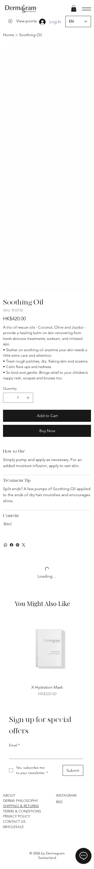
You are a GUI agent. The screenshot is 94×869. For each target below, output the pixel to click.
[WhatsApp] (5, 386)
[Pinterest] (17, 386)
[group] (47, 498)
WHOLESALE (13, 669)
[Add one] (28, 240)
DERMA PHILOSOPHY (20, 642)
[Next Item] (84, 90)
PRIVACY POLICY (16, 658)
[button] (73, 8)
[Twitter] (23, 386)
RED (59, 644)
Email (14, 587)
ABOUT (9, 637)
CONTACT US (14, 663)
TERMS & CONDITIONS (22, 653)
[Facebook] (11, 386)
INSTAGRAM (66, 637)
